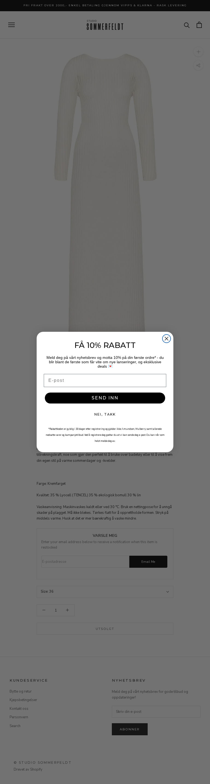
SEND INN (105, 397)
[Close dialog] (166, 339)
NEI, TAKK (105, 414)
